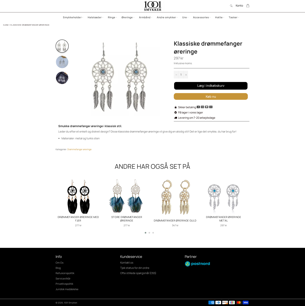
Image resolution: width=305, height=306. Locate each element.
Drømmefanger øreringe (79, 149)
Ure (184, 17)
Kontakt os (126, 262)
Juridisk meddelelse (67, 289)
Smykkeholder (72, 17)
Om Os (59, 262)
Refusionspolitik (65, 273)
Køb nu (211, 97)
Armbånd (145, 17)
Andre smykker (166, 17)
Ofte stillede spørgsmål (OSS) (138, 273)
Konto (239, 5)
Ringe (111, 17)
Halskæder (95, 17)
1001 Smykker (70, 302)
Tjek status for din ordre (134, 268)
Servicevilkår (63, 278)
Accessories (201, 17)
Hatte (219, 17)
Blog (58, 268)
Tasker (233, 17)
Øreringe (127, 17)
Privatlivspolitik (64, 284)
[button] (145, 232)
